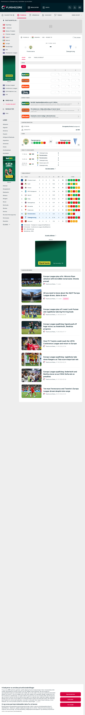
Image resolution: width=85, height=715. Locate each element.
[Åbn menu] (80, 7)
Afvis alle (70, 699)
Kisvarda (30, 206)
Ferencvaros (31, 51)
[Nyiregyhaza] (26, 203)
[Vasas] (26, 188)
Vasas (29, 187)
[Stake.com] (25, 92)
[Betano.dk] (25, 86)
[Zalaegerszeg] (26, 218)
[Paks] (26, 199)
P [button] (62, 176)
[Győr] (26, 184)
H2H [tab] (29, 57)
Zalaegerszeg (70, 51)
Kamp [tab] (23, 57)
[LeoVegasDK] (25, 80)
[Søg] (70, 7)
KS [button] (39, 176)
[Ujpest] (26, 195)
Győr (29, 184)
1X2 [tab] (23, 66)
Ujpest (29, 195)
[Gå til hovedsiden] (13, 7)
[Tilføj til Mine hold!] (25, 47)
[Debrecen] (26, 210)
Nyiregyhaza (31, 202)
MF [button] (58, 176)
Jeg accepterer (70, 694)
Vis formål (70, 704)
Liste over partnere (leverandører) (12, 711)
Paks (29, 199)
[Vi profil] (30, 47)
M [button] (53, 176)
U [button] (46, 176)
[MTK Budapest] (26, 191)
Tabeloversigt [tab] (39, 57)
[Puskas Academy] (26, 180)
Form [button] (72, 176)
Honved (30, 221)
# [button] (21, 176)
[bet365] (25, 74)
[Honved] (26, 221)
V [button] (42, 176)
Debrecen (30, 210)
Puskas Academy (32, 180)
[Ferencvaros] (26, 214)
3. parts (38, 701)
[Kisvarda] (26, 206)
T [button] (49, 176)
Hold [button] (26, 176)
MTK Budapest (32, 191)
